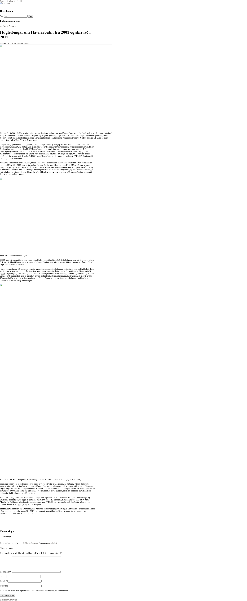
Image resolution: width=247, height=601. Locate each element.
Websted (3, 586)
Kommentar (5, 572)
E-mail (3, 581)
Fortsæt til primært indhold (11, 1)
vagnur (26, 43)
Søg (1, 16)
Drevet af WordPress (8, 600)
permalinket (52, 543)
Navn (3, 576)
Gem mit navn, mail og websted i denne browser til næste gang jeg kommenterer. (36, 591)
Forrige (4, 26)
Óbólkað (26, 543)
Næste (13, 26)
